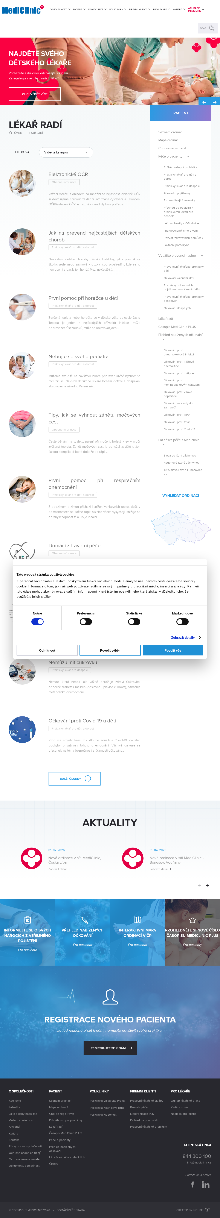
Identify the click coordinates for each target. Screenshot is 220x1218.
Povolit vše (173, 650)
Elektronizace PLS (142, 1114)
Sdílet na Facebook (192, 1184)
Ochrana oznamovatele (24, 1159)
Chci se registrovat (172, 148)
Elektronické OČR (68, 174)
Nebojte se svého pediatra (79, 356)
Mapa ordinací (168, 140)
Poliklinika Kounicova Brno (107, 1108)
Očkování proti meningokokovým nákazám (182, 382)
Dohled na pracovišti (143, 1120)
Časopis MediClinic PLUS (177, 326)
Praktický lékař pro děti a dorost (180, 176)
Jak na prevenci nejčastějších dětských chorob (94, 236)
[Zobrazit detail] (59, 863)
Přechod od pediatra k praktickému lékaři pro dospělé (178, 211)
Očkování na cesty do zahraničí (178, 405)
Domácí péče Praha (71, 1210)
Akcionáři (15, 1126)
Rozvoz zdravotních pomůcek (183, 237)
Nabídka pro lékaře (183, 1114)
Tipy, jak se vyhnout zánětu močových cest (94, 418)
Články (53, 1164)
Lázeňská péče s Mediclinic (178, 439)
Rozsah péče (139, 1107)
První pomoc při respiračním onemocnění (94, 483)
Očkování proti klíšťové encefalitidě (179, 363)
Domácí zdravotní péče (75, 545)
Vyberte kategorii (56, 152)
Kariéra (13, 1133)
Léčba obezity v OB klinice (181, 223)
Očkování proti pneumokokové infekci (179, 352)
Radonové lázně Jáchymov (181, 462)
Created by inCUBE (189, 1210)
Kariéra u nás (179, 1107)
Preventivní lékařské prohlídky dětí (184, 268)
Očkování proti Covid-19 (179, 429)
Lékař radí (35, 133)
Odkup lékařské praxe (185, 1100)
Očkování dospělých (177, 308)
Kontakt (14, 1140)
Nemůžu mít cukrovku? (74, 662)
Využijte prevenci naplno (177, 255)
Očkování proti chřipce (179, 373)
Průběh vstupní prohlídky (180, 167)
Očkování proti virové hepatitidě (178, 394)
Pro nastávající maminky (179, 200)
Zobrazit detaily (183, 637)
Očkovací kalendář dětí (179, 278)
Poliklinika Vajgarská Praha (107, 1100)
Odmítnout (47, 650)
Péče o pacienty (170, 156)
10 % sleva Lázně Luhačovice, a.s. (183, 471)
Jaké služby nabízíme (23, 1114)
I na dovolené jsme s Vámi (181, 230)
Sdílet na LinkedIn (205, 1184)
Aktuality (14, 1107)
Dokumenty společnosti (24, 1165)
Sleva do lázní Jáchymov (180, 455)
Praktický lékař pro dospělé (182, 186)
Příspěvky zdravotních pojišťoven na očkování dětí (182, 287)
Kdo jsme (15, 1100)
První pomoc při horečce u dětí (83, 298)
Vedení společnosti (21, 1120)
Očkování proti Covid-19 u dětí (82, 720)
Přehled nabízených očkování (180, 334)
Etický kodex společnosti (25, 1146)
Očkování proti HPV (177, 414)
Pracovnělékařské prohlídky (148, 1126)
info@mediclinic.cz (199, 1162)
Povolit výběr (110, 650)
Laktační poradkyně (176, 245)
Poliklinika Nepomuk (103, 1114)
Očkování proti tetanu (178, 422)
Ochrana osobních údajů (25, 1153)
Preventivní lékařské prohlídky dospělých (184, 298)
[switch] (86, 621)
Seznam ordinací (170, 132)
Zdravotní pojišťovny (177, 193)
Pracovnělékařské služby (146, 1100)
